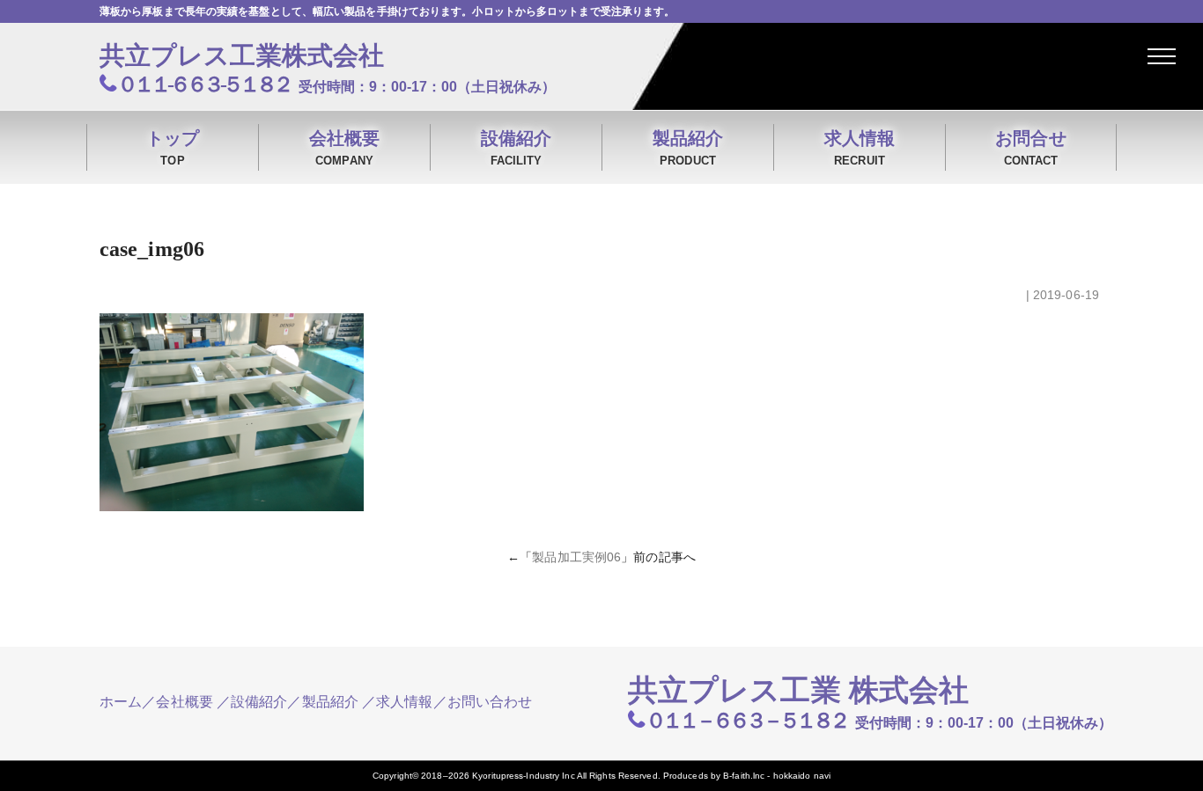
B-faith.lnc (743, 775)
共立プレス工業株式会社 (242, 55)
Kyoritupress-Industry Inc (523, 775)
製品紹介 (688, 147)
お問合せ (1030, 147)
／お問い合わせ (483, 701)
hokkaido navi (801, 775)
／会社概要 (177, 701)
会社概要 (344, 147)
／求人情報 (397, 701)
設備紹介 (516, 147)
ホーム (121, 701)
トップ (172, 147)
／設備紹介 (252, 701)
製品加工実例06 (576, 557)
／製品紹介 (322, 701)
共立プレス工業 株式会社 (798, 690)
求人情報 (859, 147)
